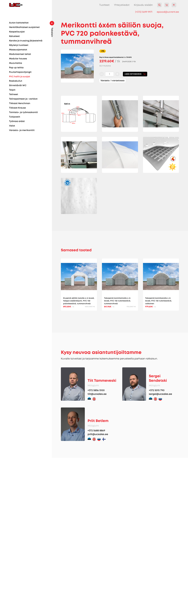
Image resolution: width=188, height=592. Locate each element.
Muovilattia (15, 63)
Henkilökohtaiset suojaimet (24, 27)
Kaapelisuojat (17, 31)
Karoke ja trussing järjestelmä (25, 40)
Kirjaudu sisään (143, 5)
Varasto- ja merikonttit (22, 130)
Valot (12, 125)
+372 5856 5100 (96, 390)
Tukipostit (14, 116)
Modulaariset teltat (20, 54)
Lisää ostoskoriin (133, 74)
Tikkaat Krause (17, 107)
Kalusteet (14, 36)
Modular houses (18, 58)
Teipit (12, 89)
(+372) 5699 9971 (143, 11)
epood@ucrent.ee (168, 11)
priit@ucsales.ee (98, 434)
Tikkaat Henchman (19, 103)
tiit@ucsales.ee (97, 394)
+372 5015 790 (156, 390)
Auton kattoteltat (19, 22)
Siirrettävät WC (17, 85)
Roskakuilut (15, 80)
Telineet (13, 94)
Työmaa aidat (17, 121)
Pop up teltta (16, 67)
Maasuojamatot (18, 49)
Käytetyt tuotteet (18, 45)
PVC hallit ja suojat (19, 76)
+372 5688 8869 (96, 430)
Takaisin (52, 32)
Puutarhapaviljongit (20, 72)
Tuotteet (104, 5)
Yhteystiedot (121, 5)
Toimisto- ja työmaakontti (23, 112)
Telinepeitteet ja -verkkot (23, 98)
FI (174, 5)
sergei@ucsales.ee (160, 394)
